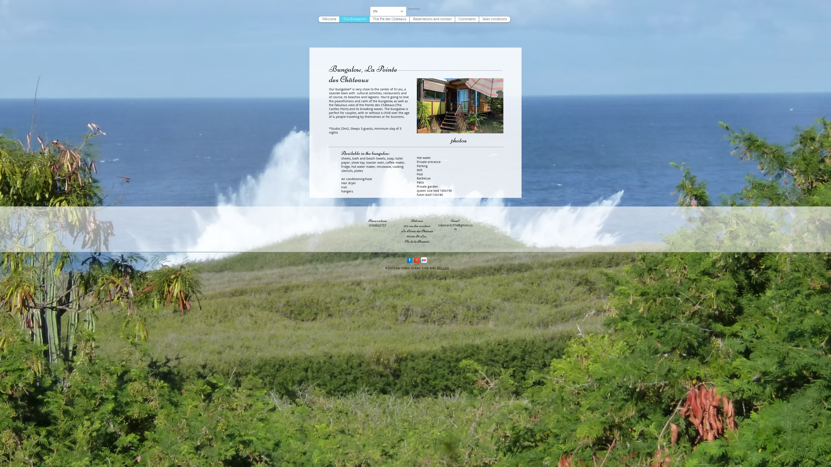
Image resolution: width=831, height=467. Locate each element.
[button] (460, 105)
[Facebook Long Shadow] (409, 260)
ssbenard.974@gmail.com (455, 227)
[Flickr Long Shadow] (424, 260)
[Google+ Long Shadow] (417, 260)
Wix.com (443, 268)
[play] (497, 127)
